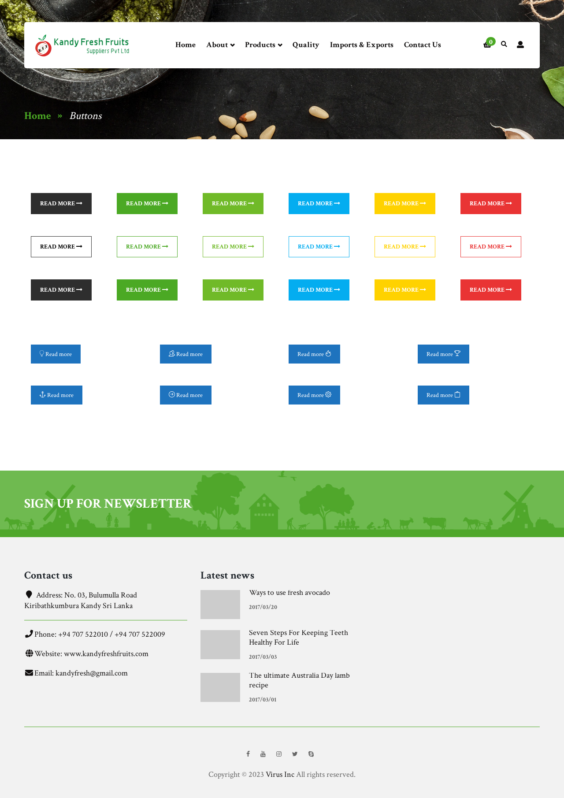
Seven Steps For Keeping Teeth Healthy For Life (298, 637)
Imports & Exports (361, 45)
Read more (58, 204)
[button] (487, 45)
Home (185, 45)
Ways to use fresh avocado (289, 592)
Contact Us (422, 45)
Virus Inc (280, 774)
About (218, 45)
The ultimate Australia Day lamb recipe (299, 680)
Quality (306, 45)
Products (261, 45)
